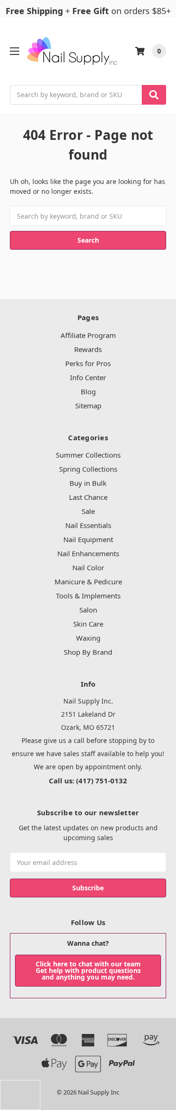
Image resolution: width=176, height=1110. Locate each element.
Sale (88, 511)
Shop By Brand (88, 652)
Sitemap (88, 405)
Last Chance (88, 497)
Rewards (88, 349)
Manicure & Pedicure (88, 581)
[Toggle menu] (14, 51)
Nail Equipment (88, 539)
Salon (88, 609)
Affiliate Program (88, 335)
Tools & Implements (88, 595)
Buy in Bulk (88, 483)
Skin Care (88, 623)
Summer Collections (88, 454)
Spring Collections (88, 469)
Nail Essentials (88, 525)
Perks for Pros (88, 363)
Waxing (88, 638)
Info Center (88, 377)
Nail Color (88, 567)
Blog (88, 391)
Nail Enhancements (88, 553)
